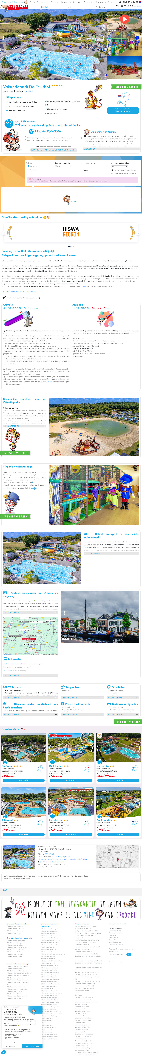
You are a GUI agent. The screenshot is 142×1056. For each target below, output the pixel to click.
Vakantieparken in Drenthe (14, 945)
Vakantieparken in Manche (48, 1004)
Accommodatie (35, 166)
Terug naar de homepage (13, 2)
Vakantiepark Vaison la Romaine (84, 1018)
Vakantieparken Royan (81, 1004)
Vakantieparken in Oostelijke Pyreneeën (52, 954)
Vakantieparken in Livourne (48, 1039)
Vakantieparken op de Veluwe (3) (84, 986)
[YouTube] (135, 5)
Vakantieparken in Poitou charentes (17, 980)
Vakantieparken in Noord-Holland (50, 1011)
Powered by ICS (113, 951)
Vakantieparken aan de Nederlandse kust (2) (87, 947)
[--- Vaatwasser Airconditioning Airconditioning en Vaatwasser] (91, 174)
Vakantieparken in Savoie (48, 977)
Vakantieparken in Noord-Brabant (50, 1013)
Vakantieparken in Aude (47, 947)
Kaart (63, 4)
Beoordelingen (43, 2)
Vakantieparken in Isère (47, 974)
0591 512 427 (28, 91)
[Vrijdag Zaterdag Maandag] (119, 166)
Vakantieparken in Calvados (49, 986)
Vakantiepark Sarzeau (81, 1029)
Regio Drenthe (8, 91)
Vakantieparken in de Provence (84, 997)
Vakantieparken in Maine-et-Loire (50, 984)
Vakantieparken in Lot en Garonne (50, 935)
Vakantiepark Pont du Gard (83, 1020)
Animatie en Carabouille (83, 2)
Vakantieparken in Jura (47, 988)
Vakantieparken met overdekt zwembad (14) (87, 981)
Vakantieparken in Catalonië (15, 998)
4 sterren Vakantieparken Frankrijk (84, 988)
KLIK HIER (23, 780)
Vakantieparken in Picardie (14, 991)
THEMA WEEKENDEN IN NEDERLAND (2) (87, 940)
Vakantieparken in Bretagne (15, 968)
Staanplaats (34, 170)
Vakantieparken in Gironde (48, 931)
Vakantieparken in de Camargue (84, 1034)
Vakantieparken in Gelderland (15, 940)
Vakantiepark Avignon (81, 1013)
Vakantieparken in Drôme (48, 970)
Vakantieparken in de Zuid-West (84, 999)
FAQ (83, 4)
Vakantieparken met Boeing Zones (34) (86, 974)
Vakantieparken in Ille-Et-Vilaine (49, 940)
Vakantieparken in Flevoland (15, 954)
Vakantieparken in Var (47, 963)
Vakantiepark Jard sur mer (82, 1027)
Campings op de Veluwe (82, 1050)
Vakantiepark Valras (81, 1009)
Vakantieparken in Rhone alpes (15, 987)
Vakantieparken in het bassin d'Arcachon (86, 1002)
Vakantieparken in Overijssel (15, 943)
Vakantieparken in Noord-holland (16, 947)
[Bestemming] (125, 5)
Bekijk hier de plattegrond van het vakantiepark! (18, 291)
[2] (71, 246)
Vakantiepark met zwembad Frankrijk (85, 992)
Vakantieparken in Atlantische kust (16, 966)
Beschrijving (101, 2)
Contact (111, 2)
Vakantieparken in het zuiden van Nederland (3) (88, 960)
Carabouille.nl (113, 940)
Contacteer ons (73, 5)
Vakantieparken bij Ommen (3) (83, 951)
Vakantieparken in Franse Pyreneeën (17, 975)
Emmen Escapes (8, 667)
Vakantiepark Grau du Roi (82, 1006)
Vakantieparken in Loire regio (15, 977)
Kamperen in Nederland (101, 5)
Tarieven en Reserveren (61, 2)
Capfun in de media (114, 937)
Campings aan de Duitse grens (84, 1048)
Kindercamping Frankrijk (82, 990)
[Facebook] (131, 5)
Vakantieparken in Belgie (14, 933)
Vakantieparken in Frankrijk (14, 928)
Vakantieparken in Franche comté (16, 989)
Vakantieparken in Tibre (47, 1027)
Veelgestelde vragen (115, 930)
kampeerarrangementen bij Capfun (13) (86, 926)
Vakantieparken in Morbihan (49, 942)
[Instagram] (128, 5)
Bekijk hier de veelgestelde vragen (52, 862)
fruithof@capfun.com (63, 857)
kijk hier (85, 286)
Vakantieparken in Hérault (48, 951)
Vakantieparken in (46, 1018)
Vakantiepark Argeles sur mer (83, 1025)
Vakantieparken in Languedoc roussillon (18, 973)
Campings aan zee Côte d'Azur (84, 1041)
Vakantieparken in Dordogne (49, 929)
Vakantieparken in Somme (48, 990)
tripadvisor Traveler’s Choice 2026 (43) (86, 942)
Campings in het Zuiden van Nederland (86, 1054)
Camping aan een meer (81, 1045)
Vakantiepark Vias (80, 1022)
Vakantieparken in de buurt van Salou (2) (86, 954)
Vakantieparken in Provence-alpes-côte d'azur (20, 982)
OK (129, 954)
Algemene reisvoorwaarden (117, 944)
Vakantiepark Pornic (81, 1015)
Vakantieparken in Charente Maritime (51, 961)
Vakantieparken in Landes (48, 933)
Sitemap (111, 946)
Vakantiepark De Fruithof (48, 5)
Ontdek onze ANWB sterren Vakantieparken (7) (88, 933)
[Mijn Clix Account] (122, 5)
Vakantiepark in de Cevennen (83, 1036)
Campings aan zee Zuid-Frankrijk (84, 1043)
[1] (69, 246)
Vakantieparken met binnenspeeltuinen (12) (87, 972)
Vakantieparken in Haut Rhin (49, 1000)
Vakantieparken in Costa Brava (50, 981)
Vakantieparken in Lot (47, 956)
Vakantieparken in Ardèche (48, 967)
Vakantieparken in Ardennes (49, 995)
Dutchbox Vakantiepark (115, 933)
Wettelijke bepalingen (115, 942)
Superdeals (112, 935)
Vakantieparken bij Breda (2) (83, 949)
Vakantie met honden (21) (82, 944)
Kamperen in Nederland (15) (83, 928)
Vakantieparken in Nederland (15, 926)
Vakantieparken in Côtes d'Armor (50, 979)
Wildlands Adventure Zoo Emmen (15, 664)
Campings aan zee (80, 1038)
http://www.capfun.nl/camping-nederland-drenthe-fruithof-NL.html (64, 859)
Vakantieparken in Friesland (15, 956)
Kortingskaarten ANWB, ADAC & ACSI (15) (87, 931)
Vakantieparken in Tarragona (49, 997)
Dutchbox (90, 4)
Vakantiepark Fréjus (80, 1032)
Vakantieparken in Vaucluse (48, 965)
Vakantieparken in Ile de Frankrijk (16, 970)
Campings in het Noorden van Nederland (86, 1052)
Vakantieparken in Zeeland (14, 952)
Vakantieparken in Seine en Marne (50, 945)
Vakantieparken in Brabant (14, 949)
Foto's (32, 2)
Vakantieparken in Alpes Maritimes (50, 993)
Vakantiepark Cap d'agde (82, 1011)
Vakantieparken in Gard (47, 949)
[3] (73, 246)
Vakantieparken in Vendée (48, 958)
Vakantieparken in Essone (48, 1034)
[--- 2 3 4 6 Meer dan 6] (91, 167)
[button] (25, 138)
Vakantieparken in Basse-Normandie (17, 996)
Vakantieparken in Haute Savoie (50, 972)
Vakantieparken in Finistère (48, 938)
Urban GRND (7, 671)
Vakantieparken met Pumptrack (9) (85, 983)
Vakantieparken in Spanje (14, 931)
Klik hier (49, 382)
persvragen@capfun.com (127, 949)
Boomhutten (78, 995)
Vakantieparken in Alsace (14, 993)
